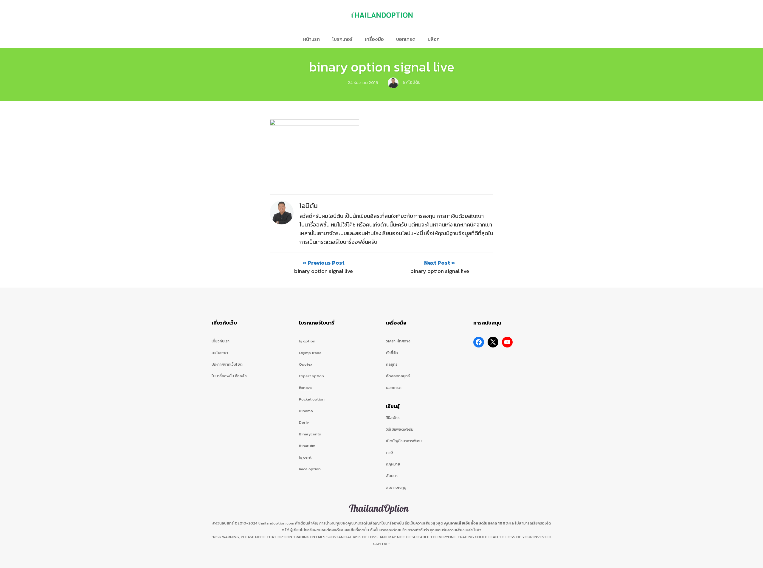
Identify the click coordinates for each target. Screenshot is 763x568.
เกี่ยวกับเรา (220, 341)
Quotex (305, 364)
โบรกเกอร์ (342, 39)
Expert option (311, 376)
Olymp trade (310, 353)
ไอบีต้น (309, 206)
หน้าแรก (311, 39)
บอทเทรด (405, 39)
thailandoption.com (276, 523)
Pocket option (312, 399)
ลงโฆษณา (220, 353)
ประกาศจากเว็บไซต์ (227, 364)
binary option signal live (381, 67)
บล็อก (434, 39)
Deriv (304, 422)
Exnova (305, 387)
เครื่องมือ (374, 39)
